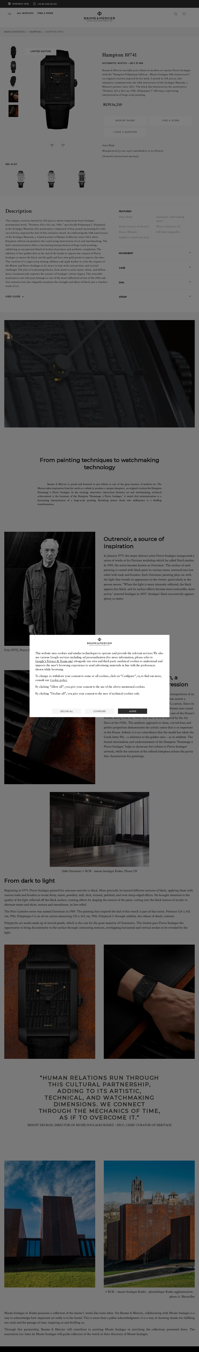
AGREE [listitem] (132, 711)
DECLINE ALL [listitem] (66, 711)
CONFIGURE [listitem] (99, 711)
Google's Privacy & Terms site (53, 661)
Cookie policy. (58, 680)
